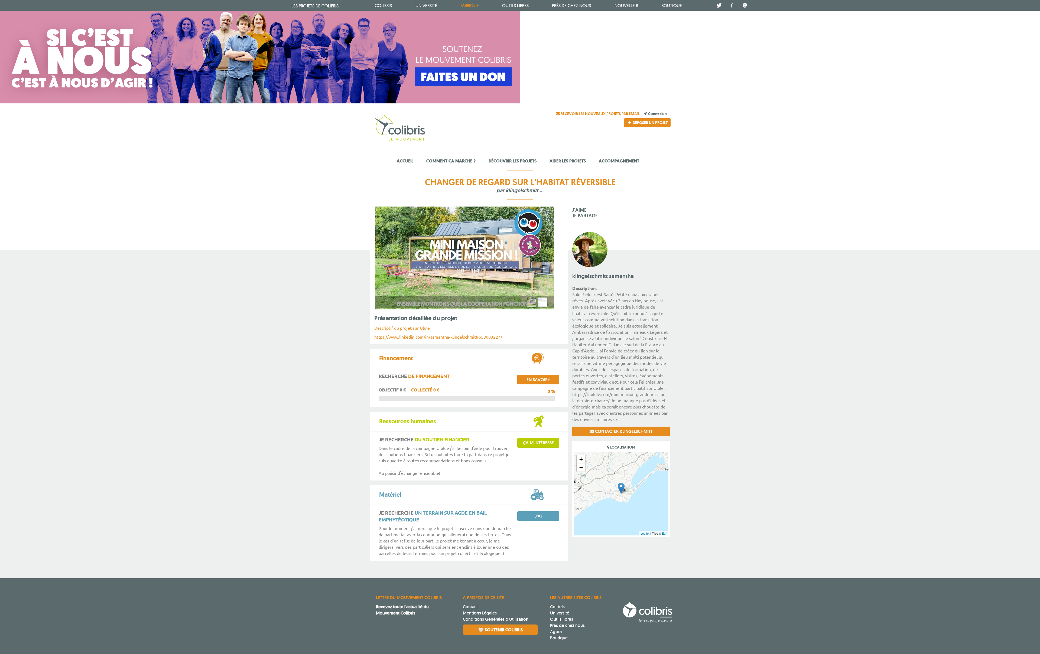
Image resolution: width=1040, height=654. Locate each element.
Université (559, 613)
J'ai (538, 516)
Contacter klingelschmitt (623, 431)
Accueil (405, 161)
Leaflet (645, 533)
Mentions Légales (480, 613)
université (426, 5)
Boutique (559, 638)
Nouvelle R (626, 5)
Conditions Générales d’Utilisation (495, 619)
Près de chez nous (571, 5)
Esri (664, 533)
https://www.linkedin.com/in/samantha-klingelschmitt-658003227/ (438, 336)
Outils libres (515, 5)
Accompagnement (619, 161)
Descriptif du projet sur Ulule (402, 328)
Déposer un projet (650, 122)
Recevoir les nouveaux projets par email (600, 113)
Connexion (657, 113)
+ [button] (581, 459)
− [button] (581, 467)
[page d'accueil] (419, 128)
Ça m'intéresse (538, 443)
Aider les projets (568, 161)
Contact (470, 607)
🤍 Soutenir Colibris (500, 630)
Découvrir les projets (513, 161)
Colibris (315, 5)
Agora (556, 632)
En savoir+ (538, 379)
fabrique (469, 5)
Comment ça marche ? (451, 161)
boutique (671, 5)
